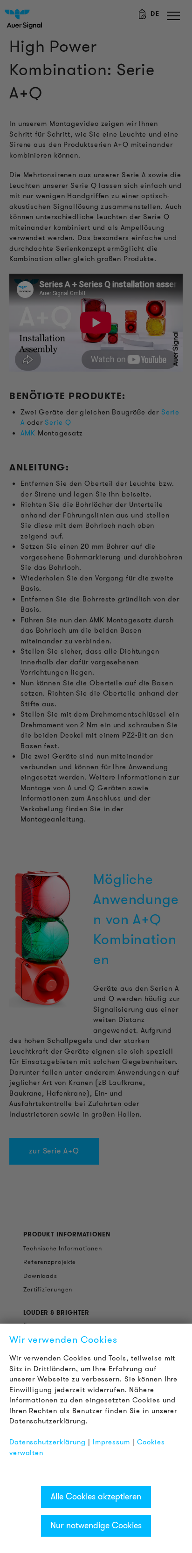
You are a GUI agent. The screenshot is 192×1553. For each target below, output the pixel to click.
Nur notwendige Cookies (96, 1525)
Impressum (111, 1442)
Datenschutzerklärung (47, 1442)
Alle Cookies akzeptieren (96, 1497)
